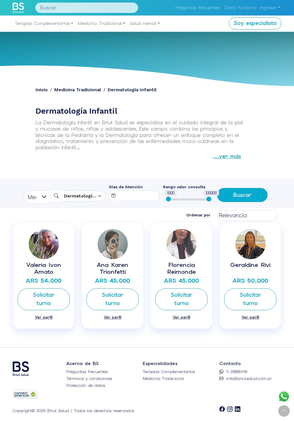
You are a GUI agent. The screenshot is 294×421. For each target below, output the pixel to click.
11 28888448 (236, 371)
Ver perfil (44, 317)
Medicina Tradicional (100, 23)
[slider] (168, 199)
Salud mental (143, 23)
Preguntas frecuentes (197, 8)
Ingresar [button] (268, 8)
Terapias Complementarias (42, 23)
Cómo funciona (240, 8)
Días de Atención (126, 187)
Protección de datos (85, 385)
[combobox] (84, 196)
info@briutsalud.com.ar (248, 378)
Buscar (242, 195)
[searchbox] (130, 195)
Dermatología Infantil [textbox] (81, 196)
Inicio (42, 89)
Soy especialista (255, 23)
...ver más (227, 156)
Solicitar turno (44, 299)
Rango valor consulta (184, 187)
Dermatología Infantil (132, 89)
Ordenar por (198, 215)
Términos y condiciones (89, 378)
